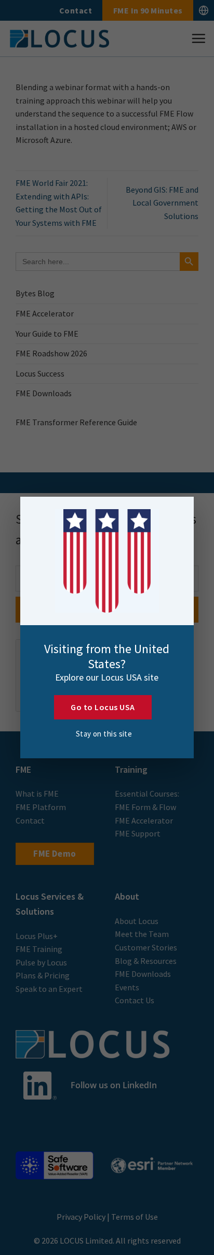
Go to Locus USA (103, 707)
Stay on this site (104, 734)
